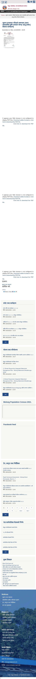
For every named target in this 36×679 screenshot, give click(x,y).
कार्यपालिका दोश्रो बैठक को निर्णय (10, 547)
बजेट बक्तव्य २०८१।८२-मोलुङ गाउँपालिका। (12, 315)
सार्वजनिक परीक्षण (6, 623)
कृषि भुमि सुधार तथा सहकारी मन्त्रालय (11, 583)
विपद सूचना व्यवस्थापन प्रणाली (10, 635)
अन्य (5, 342)
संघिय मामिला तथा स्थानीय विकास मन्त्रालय (12, 567)
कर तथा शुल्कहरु (6, 605)
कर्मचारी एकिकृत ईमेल (8, 638)
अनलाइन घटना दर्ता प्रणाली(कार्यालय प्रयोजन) (12, 569)
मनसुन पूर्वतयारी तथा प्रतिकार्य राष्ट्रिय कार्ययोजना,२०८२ (15, 494)
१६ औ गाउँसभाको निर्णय (8, 532)
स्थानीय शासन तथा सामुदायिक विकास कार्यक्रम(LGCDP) (15, 572)
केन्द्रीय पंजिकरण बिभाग (8, 570)
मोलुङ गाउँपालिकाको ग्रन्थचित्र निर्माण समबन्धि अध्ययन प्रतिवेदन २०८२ (18, 354)
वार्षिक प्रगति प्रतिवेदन (8, 615)
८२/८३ (3, 289)
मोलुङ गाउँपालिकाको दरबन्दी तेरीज (10, 527)
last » (28, 510)
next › (21, 510)
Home (2, 15)
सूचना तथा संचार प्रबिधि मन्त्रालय (10, 576)
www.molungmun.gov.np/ (13, 665)
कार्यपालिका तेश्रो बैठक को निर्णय (10, 542)
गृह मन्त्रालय (5, 582)
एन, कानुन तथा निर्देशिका (8, 602)
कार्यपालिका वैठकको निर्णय (8, 537)
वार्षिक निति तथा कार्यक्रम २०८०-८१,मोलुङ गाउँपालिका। (15, 328)
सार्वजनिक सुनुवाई (6, 620)
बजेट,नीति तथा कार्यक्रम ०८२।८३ (10, 308)
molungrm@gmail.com (11, 662)
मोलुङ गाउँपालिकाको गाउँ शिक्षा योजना (11, 361)
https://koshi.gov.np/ (8, 563)
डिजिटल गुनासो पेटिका (8, 640)
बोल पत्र (5, 574)
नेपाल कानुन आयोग (6, 580)
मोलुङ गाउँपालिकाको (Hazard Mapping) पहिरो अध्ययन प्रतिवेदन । (18, 387)
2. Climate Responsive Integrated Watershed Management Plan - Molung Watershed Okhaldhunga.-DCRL (17, 370)
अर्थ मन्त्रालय (5, 578)
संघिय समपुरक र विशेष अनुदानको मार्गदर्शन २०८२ (13, 501)
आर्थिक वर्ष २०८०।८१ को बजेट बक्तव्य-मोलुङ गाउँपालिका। (15, 322)
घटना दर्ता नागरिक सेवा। (8, 632)
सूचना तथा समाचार (6, 284)
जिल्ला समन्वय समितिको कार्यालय (9, 585)
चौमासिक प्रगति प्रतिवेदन (9, 617)
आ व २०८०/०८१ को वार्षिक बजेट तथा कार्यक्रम (13, 335)
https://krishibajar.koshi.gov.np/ (11, 565)
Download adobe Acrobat (21, 120)
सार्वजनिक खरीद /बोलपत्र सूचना (10, 600)
